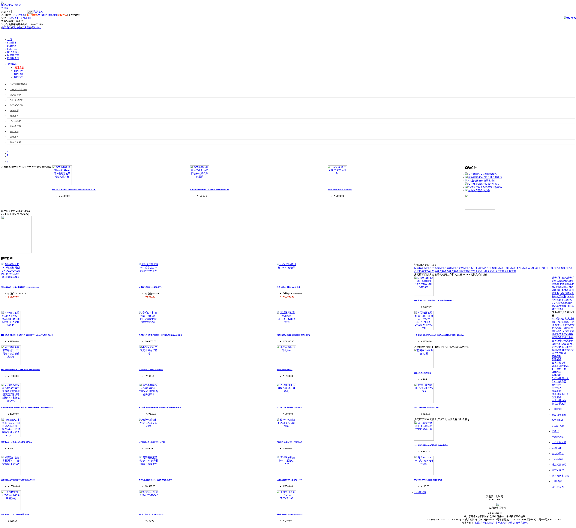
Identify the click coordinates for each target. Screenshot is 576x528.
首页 (9, 39)
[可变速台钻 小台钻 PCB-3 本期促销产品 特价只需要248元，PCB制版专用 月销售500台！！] (11, 436)
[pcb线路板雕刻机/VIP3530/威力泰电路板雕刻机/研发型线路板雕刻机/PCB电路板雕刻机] (11, 402)
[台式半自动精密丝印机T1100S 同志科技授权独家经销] (199, 184)
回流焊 (478, 522)
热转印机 (564, 293)
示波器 (565, 337)
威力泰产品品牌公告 (479, 190)
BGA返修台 (13, 52)
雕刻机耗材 (565, 287)
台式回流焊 (19, 15)
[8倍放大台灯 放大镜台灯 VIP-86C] (148, 509)
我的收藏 (18, 74)
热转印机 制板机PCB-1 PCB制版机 (289, 442)
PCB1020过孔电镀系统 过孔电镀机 (289, 407)
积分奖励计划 (559, 369)
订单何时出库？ (560, 394)
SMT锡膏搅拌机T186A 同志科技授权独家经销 (431, 445)
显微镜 (565, 350)
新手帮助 (556, 356)
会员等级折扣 (559, 362)
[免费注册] (25, 18)
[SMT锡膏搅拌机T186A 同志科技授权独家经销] (424, 439)
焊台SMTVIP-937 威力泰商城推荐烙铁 (428, 480)
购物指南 (556, 372)
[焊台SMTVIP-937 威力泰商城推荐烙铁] (424, 474)
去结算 (4, 8)
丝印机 (41, 15)
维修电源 (564, 340)
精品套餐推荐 (466, 271)
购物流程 (556, 375)
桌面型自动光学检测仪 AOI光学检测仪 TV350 (18, 480)
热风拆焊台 (558, 328)
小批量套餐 (489, 271)
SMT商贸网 (420, 492)
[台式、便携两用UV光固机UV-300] (424, 402)
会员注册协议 (559, 400)
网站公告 (16, 27)
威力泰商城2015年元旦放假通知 (485, 177)
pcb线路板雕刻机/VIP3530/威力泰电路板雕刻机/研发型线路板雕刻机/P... (27, 407)
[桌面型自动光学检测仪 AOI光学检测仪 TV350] (11, 474)
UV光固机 (557, 303)
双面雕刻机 (563, 284)
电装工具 (12, 49)
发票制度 (556, 391)
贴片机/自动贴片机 (481, 268)
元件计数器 (558, 347)
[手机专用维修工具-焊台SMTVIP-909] (286, 509)
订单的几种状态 (560, 366)
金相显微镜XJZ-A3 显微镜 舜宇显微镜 (15, 514)
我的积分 (18, 77)
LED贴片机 (522, 268)
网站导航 (13, 64)
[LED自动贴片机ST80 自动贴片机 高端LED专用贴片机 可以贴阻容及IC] (11, 329)
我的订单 (18, 70)
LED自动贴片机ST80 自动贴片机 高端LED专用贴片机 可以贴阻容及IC (27, 335)
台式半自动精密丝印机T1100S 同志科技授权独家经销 (209, 189)
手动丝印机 (555, 268)
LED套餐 (499, 271)
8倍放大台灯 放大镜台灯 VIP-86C (151, 514)
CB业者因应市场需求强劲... (482, 180)
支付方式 (556, 388)
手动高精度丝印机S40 (284, 370)
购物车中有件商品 (11, 5)
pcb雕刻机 (557, 409)
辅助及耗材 (560, 296)
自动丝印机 (567, 268)
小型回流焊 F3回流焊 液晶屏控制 (340, 189)
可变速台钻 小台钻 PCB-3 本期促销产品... (16, 442)
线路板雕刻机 (559, 414)
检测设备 (556, 350)
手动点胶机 (441, 271)
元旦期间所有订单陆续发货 (482, 174)
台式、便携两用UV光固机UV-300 (426, 407)
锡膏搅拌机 (567, 344)
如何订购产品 (559, 381)
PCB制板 (12, 46)
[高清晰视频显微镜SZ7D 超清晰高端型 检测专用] (148, 474)
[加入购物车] (570, 18)
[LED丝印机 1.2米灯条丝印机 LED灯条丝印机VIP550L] (424, 295)
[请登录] (13, 18)
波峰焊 (555, 431)
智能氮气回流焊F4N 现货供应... (150, 287)
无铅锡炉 (567, 331)
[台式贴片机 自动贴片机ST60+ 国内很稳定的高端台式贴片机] (62, 184)
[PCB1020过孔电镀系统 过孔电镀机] (286, 402)
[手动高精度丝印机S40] (286, 364)
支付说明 (556, 384)
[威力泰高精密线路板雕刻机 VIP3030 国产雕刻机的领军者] (148, 402)
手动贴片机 (510, 268)
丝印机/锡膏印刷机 (538, 268)
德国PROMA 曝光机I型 (422, 373)
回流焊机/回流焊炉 (424, 268)
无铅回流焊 (489, 522)
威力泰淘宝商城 (560, 475)
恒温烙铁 (570, 325)
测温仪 (557, 337)
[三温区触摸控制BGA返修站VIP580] (286, 474)
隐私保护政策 (559, 403)
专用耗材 (568, 347)
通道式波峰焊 (559, 281)
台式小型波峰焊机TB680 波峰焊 (288, 287)
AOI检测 (561, 353)
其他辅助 (567, 303)
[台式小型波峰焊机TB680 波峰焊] (286, 267)
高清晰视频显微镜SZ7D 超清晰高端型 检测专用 (156, 480)
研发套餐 (478, 271)
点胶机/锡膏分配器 (424, 271)
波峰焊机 (556, 277)
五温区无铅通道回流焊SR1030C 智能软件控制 (293, 335)
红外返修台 (560, 321)
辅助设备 (556, 331)
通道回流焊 (453, 268)
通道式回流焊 (559, 464)
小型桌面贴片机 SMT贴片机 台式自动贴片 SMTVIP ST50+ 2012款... (439, 335)
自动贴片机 (498, 268)
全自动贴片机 (559, 442)
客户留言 (26, 27)
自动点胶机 (453, 271)
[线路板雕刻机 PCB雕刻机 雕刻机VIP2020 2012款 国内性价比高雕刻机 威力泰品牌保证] (11, 280)
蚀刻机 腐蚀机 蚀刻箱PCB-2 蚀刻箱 (152, 442)
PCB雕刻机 (51, 15)
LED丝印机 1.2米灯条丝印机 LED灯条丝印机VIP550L (434, 300)
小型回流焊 (501, 522)
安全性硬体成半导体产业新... (483, 184)
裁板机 (568, 299)
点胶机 (511, 522)
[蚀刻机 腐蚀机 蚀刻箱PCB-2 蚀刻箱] (148, 436)
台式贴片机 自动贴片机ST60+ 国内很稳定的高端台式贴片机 (74, 189)
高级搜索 (38, 11)
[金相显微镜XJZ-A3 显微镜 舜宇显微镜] (11, 509)
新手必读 (556, 359)
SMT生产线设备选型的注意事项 (485, 187)
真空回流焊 (465, 268)
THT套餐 (559, 309)
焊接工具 (559, 325)
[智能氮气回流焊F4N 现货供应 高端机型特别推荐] (148, 270)
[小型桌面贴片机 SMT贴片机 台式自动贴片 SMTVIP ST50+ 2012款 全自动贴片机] (424, 329)
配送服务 (556, 397)
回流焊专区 (13, 58)
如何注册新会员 (560, 378)
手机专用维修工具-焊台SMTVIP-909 (290, 514)
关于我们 (6, 27)
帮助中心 (36, 27)
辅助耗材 (568, 328)
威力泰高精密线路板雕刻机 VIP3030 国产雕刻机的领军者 (160, 407)
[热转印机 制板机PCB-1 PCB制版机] (286, 436)
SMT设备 (12, 42)
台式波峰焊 (568, 277)
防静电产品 (13, 55)
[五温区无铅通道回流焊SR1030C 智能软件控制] (286, 329)
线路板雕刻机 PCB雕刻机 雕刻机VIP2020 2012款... (20, 287)
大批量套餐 (510, 271)
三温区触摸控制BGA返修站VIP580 (289, 480)
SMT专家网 (558, 487)
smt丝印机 (557, 448)
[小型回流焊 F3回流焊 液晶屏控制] (337, 184)
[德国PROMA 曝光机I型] (424, 367)
